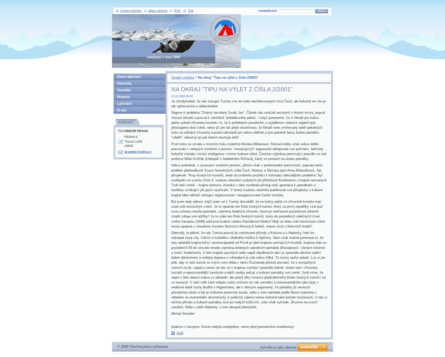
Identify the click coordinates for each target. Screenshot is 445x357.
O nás (121, 110)
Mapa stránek (157, 10)
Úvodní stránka (182, 77)
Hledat (322, 11)
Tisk (190, 10)
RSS (177, 10)
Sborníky (124, 83)
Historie (123, 97)
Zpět (179, 333)
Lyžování (124, 104)
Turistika (124, 90)
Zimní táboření (129, 77)
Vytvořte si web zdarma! (278, 347)
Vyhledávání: (267, 10)
